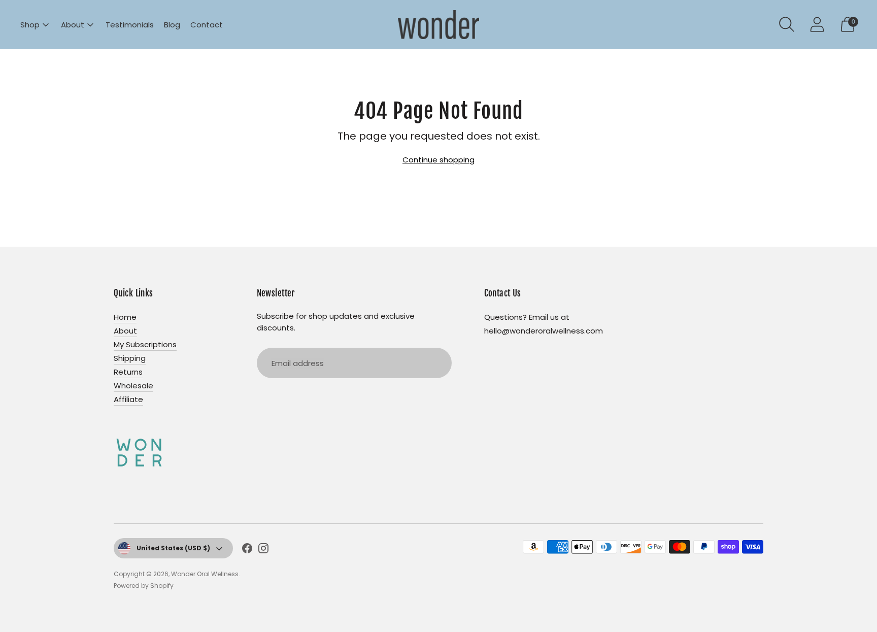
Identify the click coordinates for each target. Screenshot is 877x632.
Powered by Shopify (144, 585)
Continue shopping (438, 159)
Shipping (130, 358)
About (72, 24)
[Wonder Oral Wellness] (438, 24)
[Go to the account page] (817, 24)
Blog (172, 24)
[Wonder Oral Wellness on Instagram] (263, 549)
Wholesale (133, 385)
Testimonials (130, 24)
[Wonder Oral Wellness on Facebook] (247, 549)
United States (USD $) (173, 548)
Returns (128, 372)
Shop (30, 24)
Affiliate (128, 399)
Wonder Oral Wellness (205, 574)
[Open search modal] (786, 24)
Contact (206, 24)
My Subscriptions (145, 344)
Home (125, 317)
